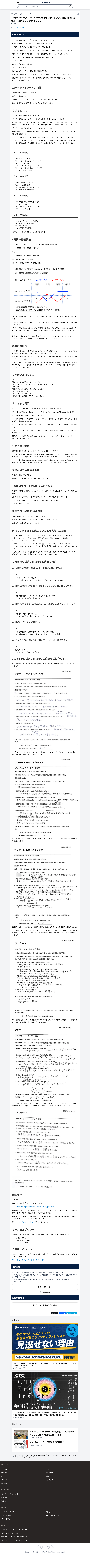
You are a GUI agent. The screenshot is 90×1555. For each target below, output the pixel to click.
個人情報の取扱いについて (10, 1533)
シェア (63, 1313)
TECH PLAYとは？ (7, 1512)
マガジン (4, 1473)
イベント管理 (6, 1519)
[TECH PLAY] (45, 2)
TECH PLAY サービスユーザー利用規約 (14, 1529)
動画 (2, 1476)
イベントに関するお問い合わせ (46, 1305)
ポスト (56, 1313)
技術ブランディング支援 (9, 1494)
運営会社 (4, 1501)
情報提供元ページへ (45, 1287)
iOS (15, 27)
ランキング (49, 1480)
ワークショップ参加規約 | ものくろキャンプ (28, 1260)
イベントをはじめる (52, 1515)
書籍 (47, 1476)
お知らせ (49, 1512)
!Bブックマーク (71, 1313)
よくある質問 (6, 1515)
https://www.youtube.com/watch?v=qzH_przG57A (34, 1206)
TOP (13, 1456)
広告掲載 (4, 1497)
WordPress (21, 27)
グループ (4, 1480)
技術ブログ (49, 1473)
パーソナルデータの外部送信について (14, 1540)
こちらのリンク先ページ (27, 1222)
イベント (19, 1456)
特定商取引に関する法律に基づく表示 (14, 1537)
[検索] (70, 6)
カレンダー (49, 1469)
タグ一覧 (4, 1483)
